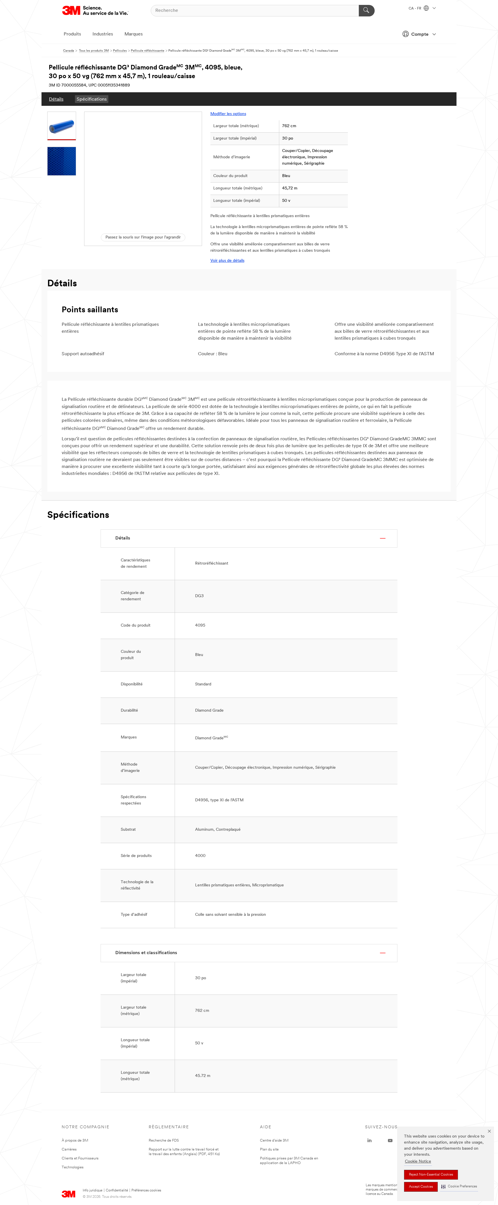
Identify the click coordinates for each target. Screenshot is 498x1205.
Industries (103, 34)
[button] (459, 1186)
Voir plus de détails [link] (227, 261)
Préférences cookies (146, 1190)
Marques (133, 34)
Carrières (69, 1149)
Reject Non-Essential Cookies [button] (431, 1174)
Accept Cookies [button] (421, 1187)
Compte (420, 34)
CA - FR (415, 8)
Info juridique (92, 1190)
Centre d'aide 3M (274, 1140)
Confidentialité (117, 1190)
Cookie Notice (418, 1161)
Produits (72, 34)
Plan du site (269, 1149)
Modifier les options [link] (228, 114)
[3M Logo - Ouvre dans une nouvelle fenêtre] (95, 10)
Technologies (73, 1167)
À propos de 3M (75, 1140)
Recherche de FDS (164, 1140)
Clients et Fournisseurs (80, 1158)
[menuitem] (56, 99)
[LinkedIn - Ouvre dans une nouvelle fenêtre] (369, 1140)
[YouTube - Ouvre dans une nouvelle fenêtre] (390, 1140)
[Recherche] (367, 10)
